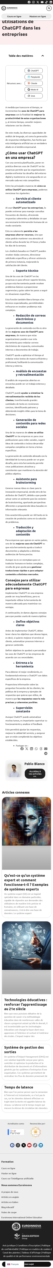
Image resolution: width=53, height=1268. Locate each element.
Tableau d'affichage (31, 1252)
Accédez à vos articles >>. (35, 774)
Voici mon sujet (26, 1264)
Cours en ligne (14, 16)
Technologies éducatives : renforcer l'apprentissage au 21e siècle (25, 1004)
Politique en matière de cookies (35, 1249)
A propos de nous (9, 1191)
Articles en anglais (10, 1197)
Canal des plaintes (11, 1252)
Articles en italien (9, 1202)
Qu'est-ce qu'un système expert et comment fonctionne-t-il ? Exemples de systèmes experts (26, 882)
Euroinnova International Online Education (21, 1217)
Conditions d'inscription (28, 1245)
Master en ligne (8, 1173)
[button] (49, 8)
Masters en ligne (37, 16)
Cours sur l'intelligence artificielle (17, 1178)
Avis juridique (9, 1245)
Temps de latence (18, 1087)
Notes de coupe (9, 1212)
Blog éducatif (7, 1207)
